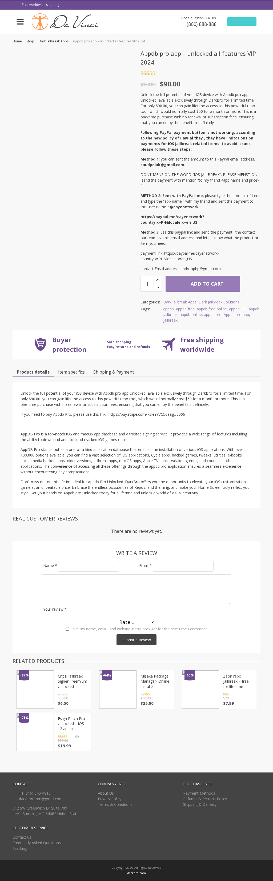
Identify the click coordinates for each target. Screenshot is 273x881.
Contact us (22, 837)
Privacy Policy (109, 798)
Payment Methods (199, 793)
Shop (30, 41)
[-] (158, 288)
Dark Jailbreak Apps (54, 41)
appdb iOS (238, 308)
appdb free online (212, 308)
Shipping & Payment (113, 372)
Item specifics (71, 372)
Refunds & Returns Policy (205, 798)
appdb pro (213, 314)
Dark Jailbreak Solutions (219, 302)
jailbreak (170, 320)
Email (145, 565)
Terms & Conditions (115, 804)
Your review (55, 609)
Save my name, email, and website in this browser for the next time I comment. (139, 628)
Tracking (20, 848)
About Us (106, 793)
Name (50, 565)
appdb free (185, 308)
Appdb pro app (236, 314)
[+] (158, 280)
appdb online (191, 314)
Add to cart (206, 284)
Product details (33, 372)
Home (17, 41)
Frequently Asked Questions (37, 842)
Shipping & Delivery (199, 804)
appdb (168, 308)
